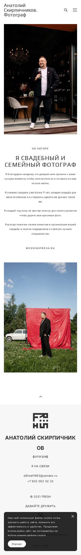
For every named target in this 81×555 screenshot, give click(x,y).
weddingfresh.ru (40, 248)
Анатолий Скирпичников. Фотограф (20, 10)
